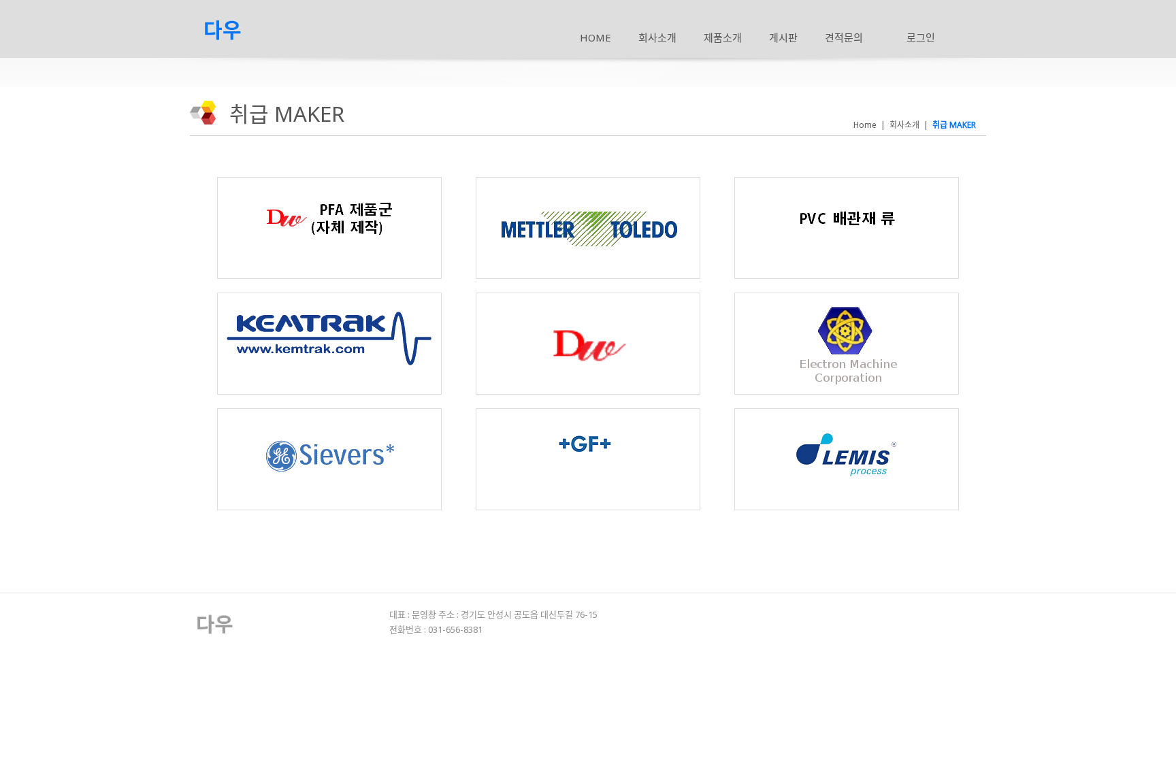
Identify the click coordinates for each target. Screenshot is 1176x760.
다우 (222, 30)
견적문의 (844, 37)
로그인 (920, 37)
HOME (595, 37)
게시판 (783, 37)
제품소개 (723, 37)
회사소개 (657, 37)
